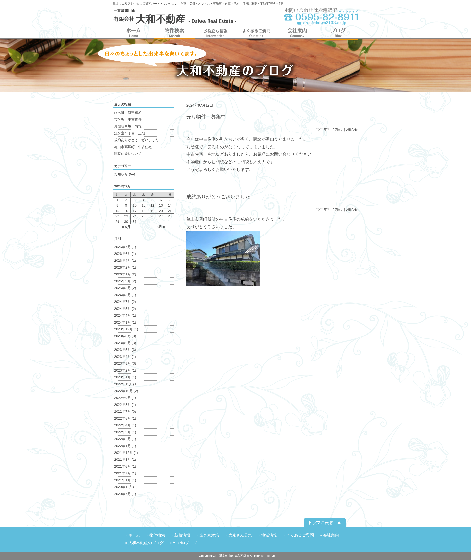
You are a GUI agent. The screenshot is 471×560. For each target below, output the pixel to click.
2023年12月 (123, 329)
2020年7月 (122, 494)
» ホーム (132, 535)
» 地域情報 (267, 535)
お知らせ (350, 129)
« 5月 (126, 227)
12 (152, 205)
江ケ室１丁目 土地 (129, 133)
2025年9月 (122, 281)
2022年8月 (122, 405)
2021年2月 (122, 473)
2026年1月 (122, 274)
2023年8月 (122, 336)
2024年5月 (122, 309)
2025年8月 (122, 288)
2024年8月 (122, 295)
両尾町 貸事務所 (128, 112)
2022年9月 (122, 398)
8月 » (161, 227)
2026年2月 (122, 267)
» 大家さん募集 (238, 535)
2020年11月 (123, 487)
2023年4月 (122, 357)
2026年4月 (122, 260)
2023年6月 (122, 343)
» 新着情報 (180, 535)
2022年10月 (123, 391)
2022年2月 (122, 439)
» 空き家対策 (207, 535)
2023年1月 (122, 377)
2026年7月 (122, 247)
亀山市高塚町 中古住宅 (133, 147)
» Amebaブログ (183, 543)
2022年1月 (122, 446)
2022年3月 (122, 432)
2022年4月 (122, 425)
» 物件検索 (155, 535)
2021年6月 (122, 466)
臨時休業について (128, 154)
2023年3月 (122, 363)
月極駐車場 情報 (128, 126)
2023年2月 (122, 370)
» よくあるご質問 (298, 535)
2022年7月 (122, 411)
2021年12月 (123, 453)
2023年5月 (122, 350)
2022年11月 (123, 384)
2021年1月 (122, 480)
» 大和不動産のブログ (144, 543)
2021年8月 (122, 459)
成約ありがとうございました (136, 140)
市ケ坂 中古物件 (128, 119)
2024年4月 (122, 315)
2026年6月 (122, 254)
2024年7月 (122, 302)
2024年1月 (122, 322)
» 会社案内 (329, 535)
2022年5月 (122, 418)
